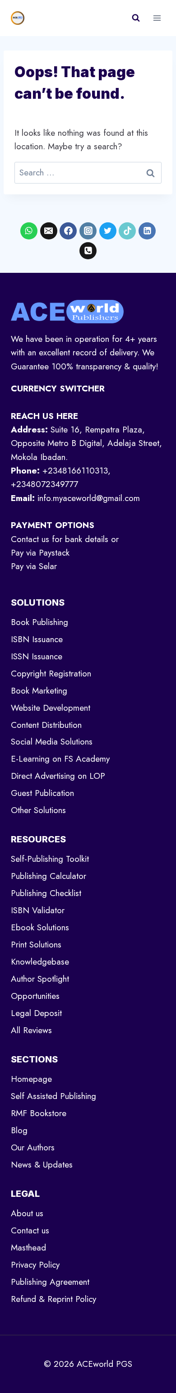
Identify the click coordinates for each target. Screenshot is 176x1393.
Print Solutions (36, 944)
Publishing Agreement (50, 1282)
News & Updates (42, 1165)
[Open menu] (156, 18)
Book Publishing (39, 622)
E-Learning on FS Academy (60, 759)
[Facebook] (68, 230)
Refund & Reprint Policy (53, 1299)
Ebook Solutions (40, 927)
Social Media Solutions (52, 742)
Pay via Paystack (40, 553)
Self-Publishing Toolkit (50, 859)
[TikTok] (127, 230)
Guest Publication (42, 793)
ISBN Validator (38, 910)
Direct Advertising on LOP (58, 776)
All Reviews (31, 1030)
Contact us (30, 1230)
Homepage (31, 1079)
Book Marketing (39, 691)
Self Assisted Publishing (53, 1096)
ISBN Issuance (37, 639)
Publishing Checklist (46, 893)
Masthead (28, 1247)
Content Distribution (46, 725)
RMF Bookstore (38, 1113)
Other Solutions (38, 810)
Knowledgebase (40, 962)
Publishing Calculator (48, 876)
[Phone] (88, 250)
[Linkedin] (147, 230)
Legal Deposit (36, 1013)
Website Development (50, 708)
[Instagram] (88, 230)
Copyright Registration (51, 673)
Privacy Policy (35, 1265)
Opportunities (35, 996)
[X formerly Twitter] (107, 230)
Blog (19, 1130)
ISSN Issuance (36, 656)
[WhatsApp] (28, 230)
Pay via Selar (34, 566)
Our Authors (33, 1147)
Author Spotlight (40, 979)
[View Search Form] (136, 18)
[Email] (48, 230)
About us (27, 1213)
